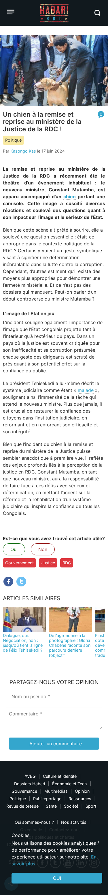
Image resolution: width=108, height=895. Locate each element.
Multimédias (56, 791)
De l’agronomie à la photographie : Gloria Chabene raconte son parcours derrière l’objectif (69, 645)
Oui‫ (57, 878)
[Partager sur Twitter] (21, 581)
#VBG (30, 776)
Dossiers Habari (29, 783)
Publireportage (47, 798)
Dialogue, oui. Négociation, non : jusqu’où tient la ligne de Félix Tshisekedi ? (23, 643)
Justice (48, 562)
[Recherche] (97, 13)
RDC (66, 562)
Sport (91, 806)
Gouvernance (24, 791)
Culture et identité (60, 776)
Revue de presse (22, 806)
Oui (14, 549)
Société (71, 806)
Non (42, 549)
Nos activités (73, 822)
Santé (51, 806)
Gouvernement (19, 562)
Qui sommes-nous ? (34, 822)
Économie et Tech (69, 783)
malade (86, 390)
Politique (13, 140)
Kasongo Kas (23, 151)
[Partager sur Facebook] (8, 581)
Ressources (80, 798)
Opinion (82, 791)
